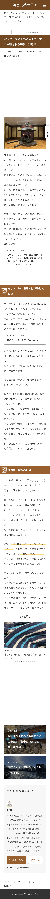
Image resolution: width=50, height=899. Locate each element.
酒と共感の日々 (25, 4)
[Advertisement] (25, 87)
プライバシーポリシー (26, 882)
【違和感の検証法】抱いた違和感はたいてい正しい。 (25, 656)
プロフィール (10, 882)
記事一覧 (35, 859)
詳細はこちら (16, 859)
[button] (7, 643)
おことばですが (14, 55)
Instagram (24, 868)
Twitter (12, 868)
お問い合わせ (10, 886)
